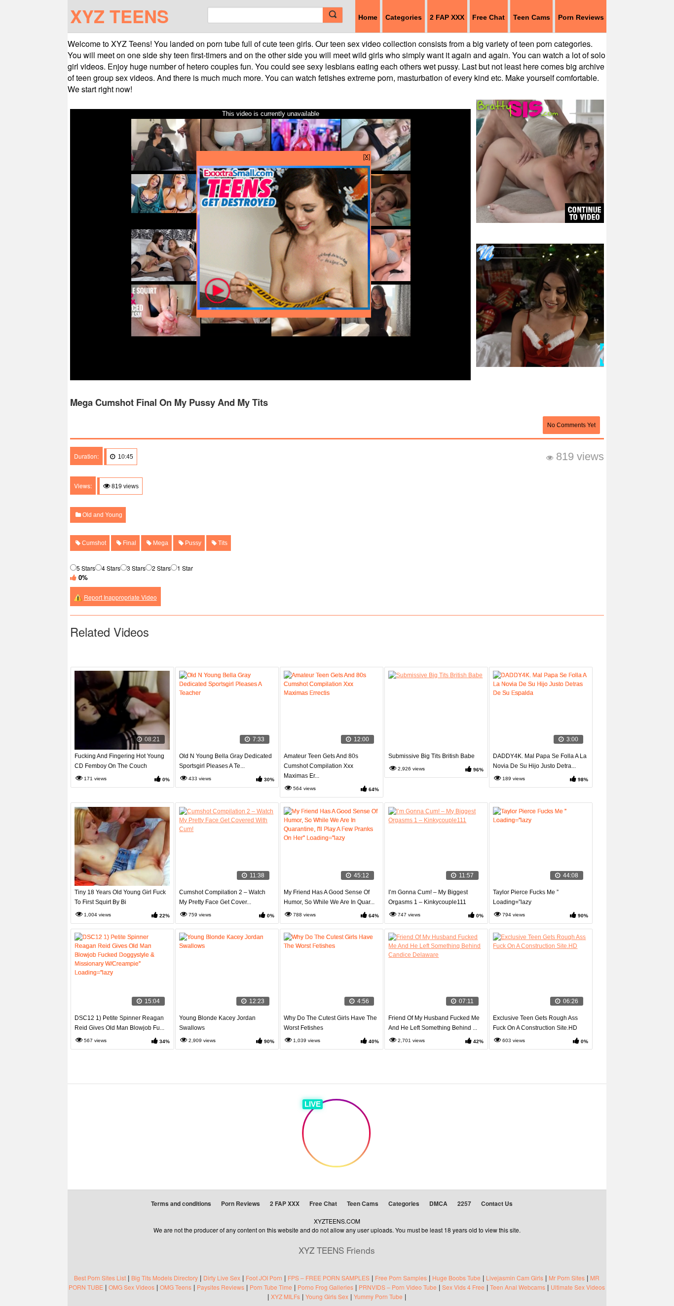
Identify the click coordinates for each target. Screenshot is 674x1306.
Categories (403, 17)
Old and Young (101, 514)
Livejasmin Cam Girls (514, 1277)
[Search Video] (332, 15)
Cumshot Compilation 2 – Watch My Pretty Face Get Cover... (222, 897)
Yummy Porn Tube (378, 1296)
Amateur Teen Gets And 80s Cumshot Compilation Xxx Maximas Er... (321, 766)
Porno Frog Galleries (325, 1287)
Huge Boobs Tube (456, 1277)
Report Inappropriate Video (120, 597)
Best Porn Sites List (100, 1277)
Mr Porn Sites (567, 1277)
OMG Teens (175, 1287)
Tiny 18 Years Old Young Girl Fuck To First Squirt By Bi (120, 897)
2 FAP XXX (447, 17)
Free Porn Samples (401, 1277)
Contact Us (497, 1203)
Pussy (192, 543)
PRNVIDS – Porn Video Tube (398, 1287)
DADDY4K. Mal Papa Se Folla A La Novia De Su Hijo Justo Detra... (540, 761)
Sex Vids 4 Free (463, 1287)
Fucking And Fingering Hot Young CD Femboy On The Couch (119, 761)
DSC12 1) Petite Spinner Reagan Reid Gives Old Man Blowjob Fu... (119, 1023)
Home (367, 17)
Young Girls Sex (326, 1296)
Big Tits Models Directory (164, 1277)
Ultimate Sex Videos (578, 1287)
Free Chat (488, 17)
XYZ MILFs (285, 1296)
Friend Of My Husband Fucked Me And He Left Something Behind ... (434, 1023)
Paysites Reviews (220, 1287)
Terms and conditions (181, 1203)
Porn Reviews (581, 17)
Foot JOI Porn (264, 1277)
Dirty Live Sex (221, 1277)
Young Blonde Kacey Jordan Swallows (217, 1023)
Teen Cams (531, 17)
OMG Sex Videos (131, 1287)
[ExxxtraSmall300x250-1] (283, 307)
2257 (464, 1203)
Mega (159, 543)
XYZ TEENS (119, 16)
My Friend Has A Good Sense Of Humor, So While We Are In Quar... (329, 897)
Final (128, 543)
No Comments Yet (571, 425)
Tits (222, 543)
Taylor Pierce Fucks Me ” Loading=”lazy (526, 897)
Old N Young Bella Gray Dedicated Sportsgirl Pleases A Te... (225, 761)
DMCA (438, 1203)
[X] (366, 156)
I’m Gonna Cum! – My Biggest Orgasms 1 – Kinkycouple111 (428, 897)
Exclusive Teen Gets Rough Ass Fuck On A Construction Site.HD (535, 1023)
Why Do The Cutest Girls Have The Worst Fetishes (330, 1023)
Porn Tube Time (271, 1287)
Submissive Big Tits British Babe (431, 756)
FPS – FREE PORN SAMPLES (329, 1277)
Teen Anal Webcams (517, 1287)
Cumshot (93, 543)
